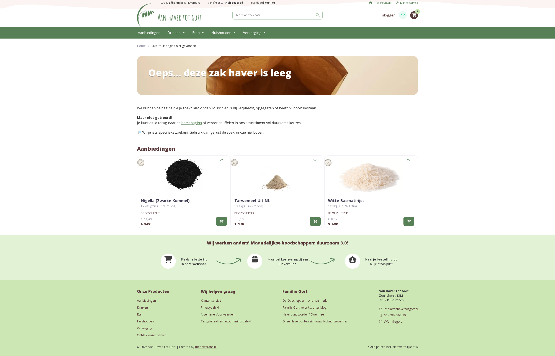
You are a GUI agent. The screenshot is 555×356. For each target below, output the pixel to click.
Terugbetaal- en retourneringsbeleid (226, 321)
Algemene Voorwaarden (218, 314)
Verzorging (252, 32)
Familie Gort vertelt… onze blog (304, 307)
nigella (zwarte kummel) (165, 200)
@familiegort (393, 321)
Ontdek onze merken (151, 335)
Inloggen (388, 15)
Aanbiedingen (149, 32)
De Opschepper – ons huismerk (304, 300)
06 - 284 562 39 (395, 315)
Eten (196, 32)
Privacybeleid (210, 307)
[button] (222, 160)
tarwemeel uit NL (252, 200)
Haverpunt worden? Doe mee (303, 314)
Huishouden (221, 32)
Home (141, 46)
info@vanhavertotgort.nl (401, 309)
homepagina (191, 122)
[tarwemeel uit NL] (277, 175)
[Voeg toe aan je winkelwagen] (221, 221)
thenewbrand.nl (206, 347)
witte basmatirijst (346, 200)
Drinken (174, 32)
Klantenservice (409, 3)
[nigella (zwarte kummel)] (183, 175)
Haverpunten (382, 3)
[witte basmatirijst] (371, 175)
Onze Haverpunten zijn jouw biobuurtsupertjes (315, 321)
